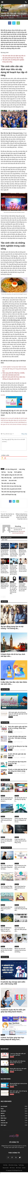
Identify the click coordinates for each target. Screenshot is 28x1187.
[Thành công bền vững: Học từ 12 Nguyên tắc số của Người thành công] (21, 808)
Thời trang (21, 548)
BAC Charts (12, 1167)
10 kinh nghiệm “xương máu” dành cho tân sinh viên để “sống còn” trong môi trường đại (14, 369)
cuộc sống (22, 469)
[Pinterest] (12, 1157)
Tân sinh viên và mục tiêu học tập (11, 486)
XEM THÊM (4, 539)
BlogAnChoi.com (6, 1145)
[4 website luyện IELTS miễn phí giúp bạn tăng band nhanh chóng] (14, 997)
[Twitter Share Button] (13, 23)
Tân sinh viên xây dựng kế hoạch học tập (13, 491)
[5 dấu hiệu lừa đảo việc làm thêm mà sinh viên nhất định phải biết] (14, 670)
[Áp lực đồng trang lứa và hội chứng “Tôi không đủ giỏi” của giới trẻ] (14, 614)
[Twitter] (19, 1157)
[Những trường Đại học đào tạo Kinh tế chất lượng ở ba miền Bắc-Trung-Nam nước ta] (7, 787)
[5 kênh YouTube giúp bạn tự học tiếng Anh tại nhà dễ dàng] (7, 829)
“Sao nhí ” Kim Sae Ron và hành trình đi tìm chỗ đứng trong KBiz (7, 515)
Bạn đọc (3, 1115)
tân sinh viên (13, 480)
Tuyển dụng (21, 1165)
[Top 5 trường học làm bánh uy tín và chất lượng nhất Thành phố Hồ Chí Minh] (21, 855)
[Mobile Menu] (2, 2)
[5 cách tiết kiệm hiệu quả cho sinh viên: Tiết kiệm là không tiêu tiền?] (4, 739)
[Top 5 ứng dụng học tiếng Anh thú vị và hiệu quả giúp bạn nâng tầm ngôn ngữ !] (21, 876)
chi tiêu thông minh (11, 469)
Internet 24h (4, 1122)
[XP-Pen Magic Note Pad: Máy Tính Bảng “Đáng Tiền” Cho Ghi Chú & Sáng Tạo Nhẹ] (14, 546)
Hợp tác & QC (6, 1167)
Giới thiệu (5, 1165)
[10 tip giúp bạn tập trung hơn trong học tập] (4, 764)
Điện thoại (3, 1118)
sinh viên (4, 480)
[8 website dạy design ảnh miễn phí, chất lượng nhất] (14, 969)
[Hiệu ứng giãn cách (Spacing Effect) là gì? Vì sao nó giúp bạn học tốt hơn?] (5, 1063)
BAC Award (18, 1167)
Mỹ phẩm (3, 1111)
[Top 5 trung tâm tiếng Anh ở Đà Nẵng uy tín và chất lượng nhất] (7, 876)
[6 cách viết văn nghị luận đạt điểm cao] (4, 756)
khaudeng (18, 526)
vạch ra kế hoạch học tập (8, 494)
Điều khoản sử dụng (13, 1165)
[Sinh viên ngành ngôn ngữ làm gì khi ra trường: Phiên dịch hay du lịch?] (4, 729)
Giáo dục (4, 10)
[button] (26, 2)
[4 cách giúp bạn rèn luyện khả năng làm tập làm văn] (21, 896)
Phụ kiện (12, 581)
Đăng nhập (24, 433)
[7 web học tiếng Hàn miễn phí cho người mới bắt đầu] (5, 1055)
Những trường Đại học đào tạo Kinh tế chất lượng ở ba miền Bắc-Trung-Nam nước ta (21, 516)
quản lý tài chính (18, 477)
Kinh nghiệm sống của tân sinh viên (11, 475)
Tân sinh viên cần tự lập (8, 483)
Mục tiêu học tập (6, 477)
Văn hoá (2, 581)
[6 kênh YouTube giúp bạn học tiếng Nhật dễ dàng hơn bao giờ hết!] (14, 1025)
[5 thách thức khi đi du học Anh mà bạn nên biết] (14, 642)
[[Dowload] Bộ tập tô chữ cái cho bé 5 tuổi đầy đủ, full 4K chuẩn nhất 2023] (14, 701)
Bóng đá (3, 1120)
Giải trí (20, 563)
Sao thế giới (4, 1106)
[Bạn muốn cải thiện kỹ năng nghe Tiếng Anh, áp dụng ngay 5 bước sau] (7, 855)
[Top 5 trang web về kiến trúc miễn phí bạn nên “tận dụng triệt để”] (21, 917)
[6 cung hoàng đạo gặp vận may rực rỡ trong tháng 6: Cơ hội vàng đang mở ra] (5, 546)
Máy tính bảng (13, 548)
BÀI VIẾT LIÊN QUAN (6, 537)
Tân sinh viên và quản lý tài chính (11, 489)
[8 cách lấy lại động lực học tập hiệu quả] (4, 748)
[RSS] (16, 1157)
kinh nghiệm (18, 472)
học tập (10, 472)
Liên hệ (23, 1167)
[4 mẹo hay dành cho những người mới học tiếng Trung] (21, 829)
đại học (3, 472)
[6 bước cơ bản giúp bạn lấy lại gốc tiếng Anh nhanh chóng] (4, 772)
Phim (2, 563)
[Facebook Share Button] (9, 23)
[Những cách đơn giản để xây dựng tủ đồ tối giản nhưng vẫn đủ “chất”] (23, 546)
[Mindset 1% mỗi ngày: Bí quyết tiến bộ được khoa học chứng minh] (5, 579)
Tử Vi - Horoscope (4, 548)
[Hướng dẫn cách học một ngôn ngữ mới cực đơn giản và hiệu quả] (5, 1070)
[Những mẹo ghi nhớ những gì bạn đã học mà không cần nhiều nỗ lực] (21, 938)
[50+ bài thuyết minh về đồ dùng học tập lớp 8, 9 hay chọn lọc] (21, 787)
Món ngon (3, 1125)
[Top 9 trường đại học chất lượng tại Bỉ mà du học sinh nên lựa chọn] (7, 808)
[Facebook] (8, 1157)
